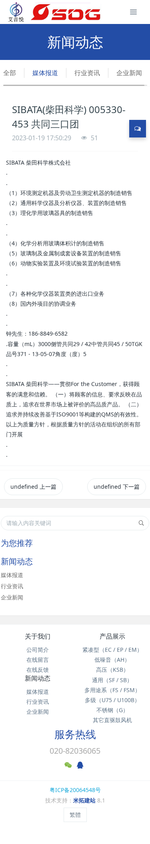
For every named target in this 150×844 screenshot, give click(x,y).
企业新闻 (129, 72)
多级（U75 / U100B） (112, 700)
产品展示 (112, 636)
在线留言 (37, 659)
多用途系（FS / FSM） (112, 690)
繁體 (75, 814)
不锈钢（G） (112, 710)
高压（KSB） (112, 669)
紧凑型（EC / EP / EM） (112, 649)
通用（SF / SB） (112, 680)
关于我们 (37, 636)
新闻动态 (37, 678)
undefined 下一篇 (117, 486)
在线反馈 (37, 669)
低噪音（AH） (112, 659)
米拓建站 (85, 800)
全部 (9, 72)
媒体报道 (45, 72)
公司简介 (37, 649)
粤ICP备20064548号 (75, 790)
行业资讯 (87, 72)
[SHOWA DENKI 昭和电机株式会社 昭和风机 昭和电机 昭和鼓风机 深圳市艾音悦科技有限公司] (54, 12)
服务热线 (75, 734)
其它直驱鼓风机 (112, 720)
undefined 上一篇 (33, 486)
